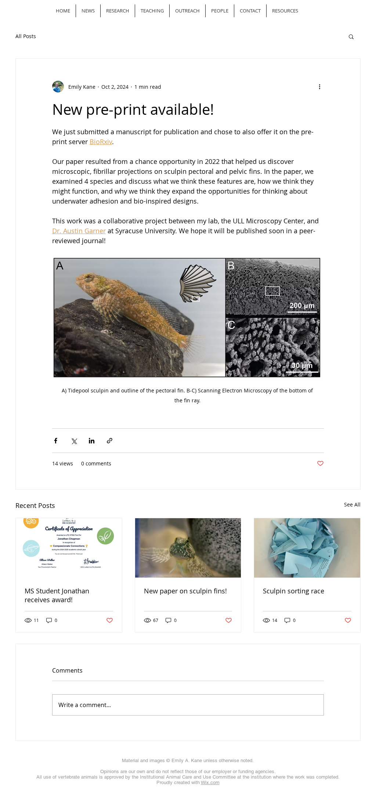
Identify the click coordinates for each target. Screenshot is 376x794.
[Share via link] (109, 440)
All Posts (25, 36)
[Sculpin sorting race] (307, 548)
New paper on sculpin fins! (185, 590)
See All (352, 504)
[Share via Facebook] (55, 440)
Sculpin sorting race (293, 590)
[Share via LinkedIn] (91, 440)
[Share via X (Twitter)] (73, 440)
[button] (351, 36)
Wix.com (210, 782)
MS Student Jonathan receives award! (57, 595)
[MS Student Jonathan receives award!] (69, 548)
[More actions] (319, 86)
